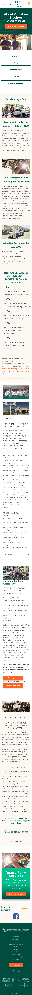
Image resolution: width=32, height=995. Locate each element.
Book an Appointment (13, 678)
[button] (3, 4)
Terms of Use (16, 952)
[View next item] (19, 842)
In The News (16, 947)
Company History (16, 69)
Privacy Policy (16, 954)
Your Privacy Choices (14, 957)
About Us (16, 76)
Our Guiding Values (16, 63)
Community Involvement (16, 83)
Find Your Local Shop (17, 26)
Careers (16, 942)
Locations (17, 965)
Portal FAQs (16, 960)
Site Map (16, 949)
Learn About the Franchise (16, 944)
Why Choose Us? (16, 939)
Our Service (16, 936)
